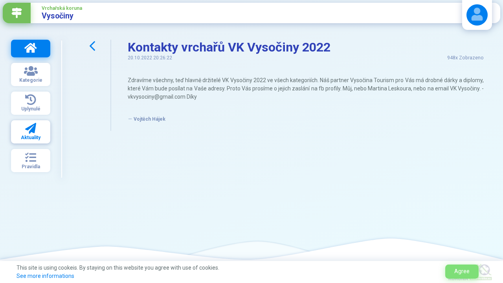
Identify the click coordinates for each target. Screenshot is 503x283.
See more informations (45, 276)
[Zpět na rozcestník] (17, 13)
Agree (462, 271)
